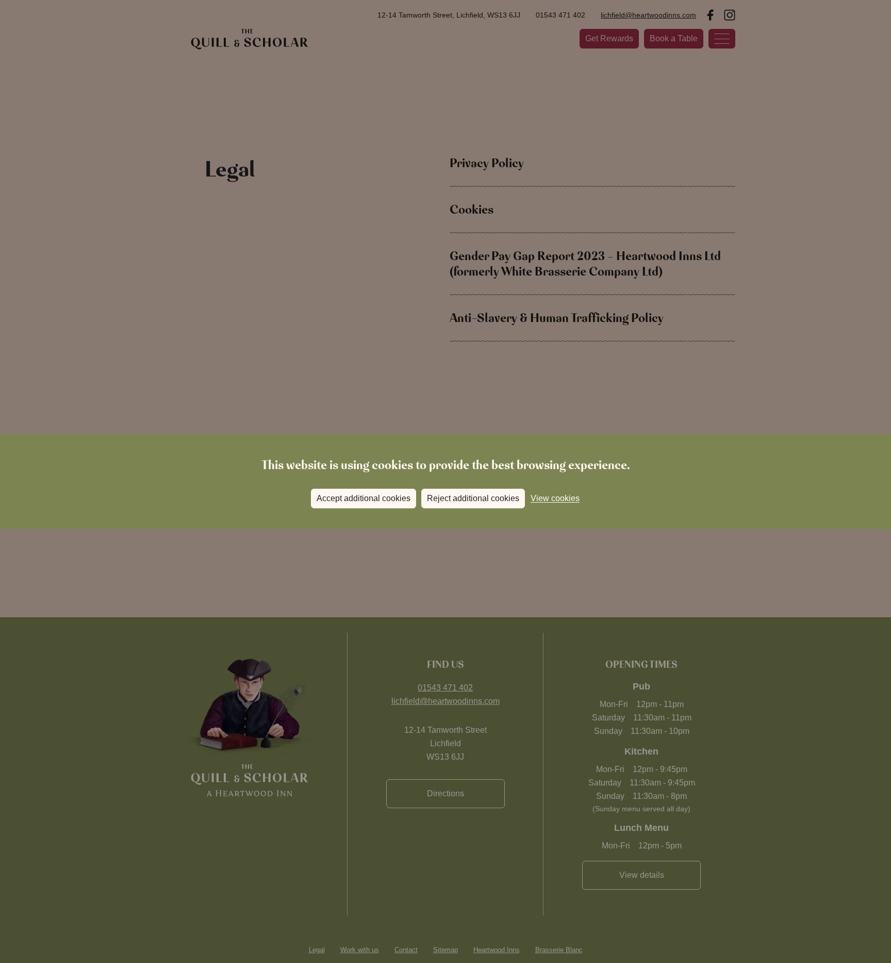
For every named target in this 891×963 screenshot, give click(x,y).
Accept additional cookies (363, 498)
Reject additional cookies (473, 498)
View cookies (555, 498)
